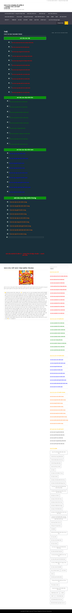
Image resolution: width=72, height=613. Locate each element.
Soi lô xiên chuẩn (55, 570)
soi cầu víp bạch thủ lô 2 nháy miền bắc (22, 42)
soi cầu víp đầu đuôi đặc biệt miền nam (20, 187)
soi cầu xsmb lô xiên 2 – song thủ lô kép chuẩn (58, 0)
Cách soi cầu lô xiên (55, 466)
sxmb (52, 573)
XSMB (48, 16)
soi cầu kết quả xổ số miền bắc (58, 559)
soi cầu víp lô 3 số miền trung (18, 234)
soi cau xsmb (54, 543)
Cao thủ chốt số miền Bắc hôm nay (59, 452)
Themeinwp (49, 611)
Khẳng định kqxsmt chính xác (15, 315)
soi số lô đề (37, 317)
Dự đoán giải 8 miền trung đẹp (29, 297)
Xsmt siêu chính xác (52, 13)
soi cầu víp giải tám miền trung (19, 268)
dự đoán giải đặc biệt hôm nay (58, 479)
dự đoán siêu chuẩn (35, 301)
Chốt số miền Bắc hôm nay (57, 459)
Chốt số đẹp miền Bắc (56, 463)
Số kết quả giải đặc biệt (56, 577)
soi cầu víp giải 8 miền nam (16, 163)
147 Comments (12, 318)
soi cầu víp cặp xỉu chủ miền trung (19, 218)
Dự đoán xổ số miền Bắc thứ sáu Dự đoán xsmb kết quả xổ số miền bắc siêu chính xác (58, 518)
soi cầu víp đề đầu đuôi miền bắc (19, 144)
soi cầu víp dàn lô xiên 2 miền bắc (19, 112)
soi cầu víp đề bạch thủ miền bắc (57, 443)
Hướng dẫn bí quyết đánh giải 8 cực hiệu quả (19, 311)
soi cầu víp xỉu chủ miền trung (18, 202)
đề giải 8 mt (10, 308)
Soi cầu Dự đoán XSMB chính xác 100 (59, 555)
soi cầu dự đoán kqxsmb (56, 551)
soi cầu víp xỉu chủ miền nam (17, 153)
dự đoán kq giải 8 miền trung (21, 299)
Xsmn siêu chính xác (9, 16)
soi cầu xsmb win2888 (56, 567)
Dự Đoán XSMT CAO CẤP (31, 305)
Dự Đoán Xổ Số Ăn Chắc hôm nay (18, 302)
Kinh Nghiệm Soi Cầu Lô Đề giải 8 (31, 315)
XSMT (56, 16)
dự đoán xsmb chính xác (56, 502)
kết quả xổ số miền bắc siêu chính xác (58, 533)
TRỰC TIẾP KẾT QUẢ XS (40, 16)
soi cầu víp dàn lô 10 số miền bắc (19, 139)
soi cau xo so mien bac (56, 540)
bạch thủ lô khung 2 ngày (54, 19)
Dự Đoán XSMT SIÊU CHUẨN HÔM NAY (27, 307)
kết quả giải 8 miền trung (14, 313)
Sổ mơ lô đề (19, 16)
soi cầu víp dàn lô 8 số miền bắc (19, 107)
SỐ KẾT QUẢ (43, 19)
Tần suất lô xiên (54, 584)
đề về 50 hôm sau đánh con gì (58, 602)
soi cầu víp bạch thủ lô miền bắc (20, 47)
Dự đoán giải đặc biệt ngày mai (58, 483)
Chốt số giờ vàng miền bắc (57, 456)
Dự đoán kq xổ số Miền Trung (36, 299)
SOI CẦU (20, 19)
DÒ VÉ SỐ (26, 19)
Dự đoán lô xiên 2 (55, 495)
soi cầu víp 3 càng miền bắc (17, 128)
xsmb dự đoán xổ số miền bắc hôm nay (58, 589)
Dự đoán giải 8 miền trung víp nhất (21, 298)
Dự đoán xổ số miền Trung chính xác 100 (28, 304)
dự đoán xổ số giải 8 (31, 302)
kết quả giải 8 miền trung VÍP (22, 314)
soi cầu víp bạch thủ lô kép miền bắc (22, 56)
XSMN (52, 16)
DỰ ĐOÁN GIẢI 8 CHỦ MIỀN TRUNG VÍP (28, 294)
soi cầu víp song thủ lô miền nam (18, 177)
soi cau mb (53, 536)
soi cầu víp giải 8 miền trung (18, 210)
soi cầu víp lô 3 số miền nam (17, 192)
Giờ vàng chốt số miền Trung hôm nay (34, 308)
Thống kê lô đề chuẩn (28, 16)
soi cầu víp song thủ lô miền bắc (21, 51)
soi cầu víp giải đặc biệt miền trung (20, 206)
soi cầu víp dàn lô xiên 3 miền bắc (19, 117)
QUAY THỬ (36, 19)
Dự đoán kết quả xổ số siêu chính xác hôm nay (58, 492)
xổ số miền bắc (59, 596)
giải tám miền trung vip (18, 308)
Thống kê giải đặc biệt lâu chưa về (59, 581)
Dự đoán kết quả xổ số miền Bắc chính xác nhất (59, 487)
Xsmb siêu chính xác (31, 13)
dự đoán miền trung (25, 301)
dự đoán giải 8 (16, 294)
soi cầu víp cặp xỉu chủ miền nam (18, 173)
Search (52, 268)
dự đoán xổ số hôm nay (12, 304)
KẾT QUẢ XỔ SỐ (63, 16)
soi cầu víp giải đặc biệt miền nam (19, 158)
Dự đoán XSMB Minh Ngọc (57, 505)
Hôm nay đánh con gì (56, 522)
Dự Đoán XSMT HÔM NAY (12, 307)
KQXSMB (53, 529)
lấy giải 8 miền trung (13, 317)
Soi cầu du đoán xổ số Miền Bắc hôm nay (59, 547)
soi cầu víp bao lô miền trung (18, 214)
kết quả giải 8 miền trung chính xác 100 (30, 313)
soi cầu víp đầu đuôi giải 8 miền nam (19, 182)
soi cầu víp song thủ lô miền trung (19, 222)
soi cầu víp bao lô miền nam (17, 168)
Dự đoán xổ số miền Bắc (56, 508)
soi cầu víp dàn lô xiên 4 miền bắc (19, 123)
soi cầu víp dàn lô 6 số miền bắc (18, 101)
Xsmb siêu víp (42, 13)
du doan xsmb (54, 476)
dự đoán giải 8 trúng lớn (36, 298)
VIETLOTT (7, 19)
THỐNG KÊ (14, 19)
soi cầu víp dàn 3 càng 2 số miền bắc (20, 133)
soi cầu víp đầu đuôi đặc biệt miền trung (21, 230)
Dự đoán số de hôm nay (56, 498)
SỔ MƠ (30, 19)
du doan (53, 469)
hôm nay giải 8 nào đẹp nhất (29, 310)
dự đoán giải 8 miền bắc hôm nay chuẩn (21, 295)
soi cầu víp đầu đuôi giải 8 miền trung (20, 226)
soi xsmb (64, 570)
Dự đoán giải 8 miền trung (14, 297)
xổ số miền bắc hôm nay (56, 599)
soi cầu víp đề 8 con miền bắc (56, 437)
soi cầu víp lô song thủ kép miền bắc (58, 440)
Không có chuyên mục (56, 525)
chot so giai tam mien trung (33, 292)
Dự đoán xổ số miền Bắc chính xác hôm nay (58, 513)
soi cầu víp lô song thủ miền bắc (57, 432)
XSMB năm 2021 (54, 592)
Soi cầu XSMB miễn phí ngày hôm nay (58, 563)
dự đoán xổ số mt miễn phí (18, 305)
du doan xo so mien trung (57, 473)
